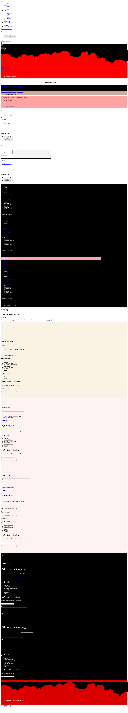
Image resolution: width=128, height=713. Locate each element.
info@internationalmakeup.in (13, 349)
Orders (5, 370)
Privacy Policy (7, 366)
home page (49, 320)
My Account (6, 368)
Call (3, 336)
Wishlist (5, 529)
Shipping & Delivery (8, 363)
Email (3, 345)
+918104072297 (7, 123)
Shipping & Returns (8, 525)
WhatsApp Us (4, 119)
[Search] (1, 43)
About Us (6, 362)
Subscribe (6, 531)
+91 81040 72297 (7, 341)
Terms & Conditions (8, 367)
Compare (6, 530)
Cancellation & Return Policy (10, 364)
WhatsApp (4, 420)
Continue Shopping (10, 36)
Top (2, 705)
